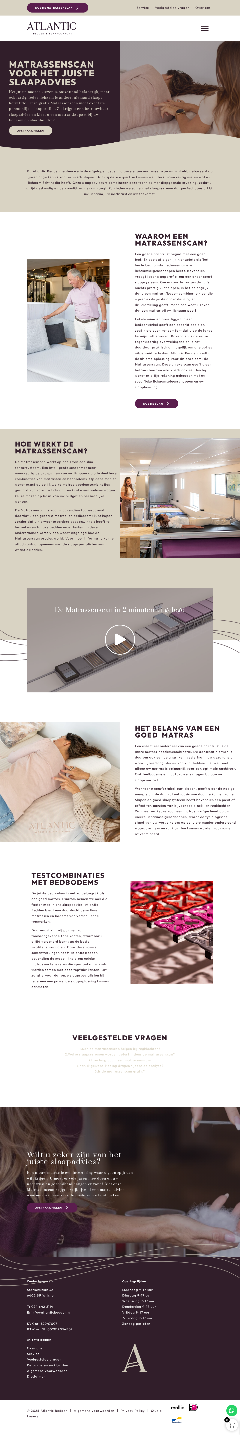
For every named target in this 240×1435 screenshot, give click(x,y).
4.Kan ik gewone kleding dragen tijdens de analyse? (120, 1066)
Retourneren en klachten (47, 1365)
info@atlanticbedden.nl (51, 1312)
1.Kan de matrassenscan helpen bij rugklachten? (120, 1049)
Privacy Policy (133, 1411)
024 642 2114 (42, 1306)
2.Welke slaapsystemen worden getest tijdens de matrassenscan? (120, 1054)
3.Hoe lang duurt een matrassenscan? (120, 1060)
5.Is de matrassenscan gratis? (120, 1071)
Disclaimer (36, 1376)
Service (143, 8)
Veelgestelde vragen (172, 8)
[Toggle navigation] (204, 28)
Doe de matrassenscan (54, 7)
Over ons (203, 8)
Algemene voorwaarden (47, 1371)
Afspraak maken (30, 130)
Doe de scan (153, 403)
